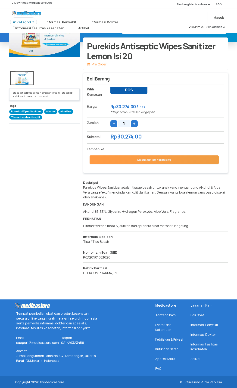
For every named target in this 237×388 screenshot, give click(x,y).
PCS (129, 90)
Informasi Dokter (104, 22)
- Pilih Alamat (213, 27)
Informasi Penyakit (61, 22)
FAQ (219, 4)
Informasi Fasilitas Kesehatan (39, 28)
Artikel (83, 28)
